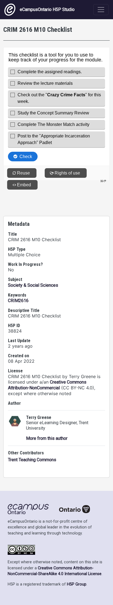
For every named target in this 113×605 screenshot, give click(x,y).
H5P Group (76, 584)
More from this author (46, 438)
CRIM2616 (18, 300)
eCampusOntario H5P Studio (47, 9)
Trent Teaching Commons (32, 459)
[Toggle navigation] (101, 9)
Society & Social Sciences (33, 285)
